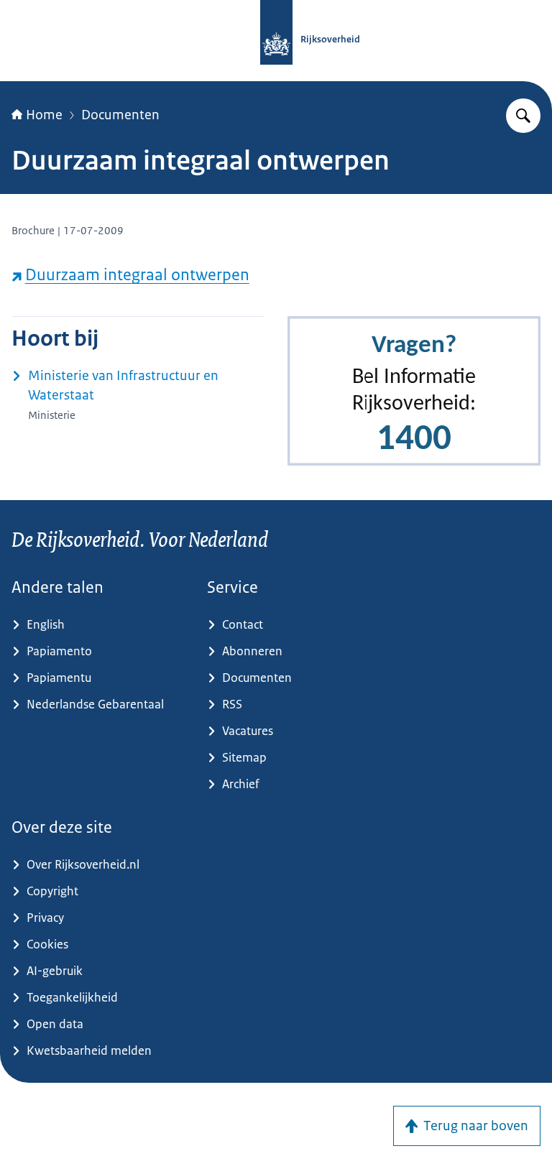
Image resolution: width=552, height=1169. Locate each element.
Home (44, 115)
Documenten (120, 115)
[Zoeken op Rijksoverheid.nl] (523, 115)
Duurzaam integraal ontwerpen (137, 274)
